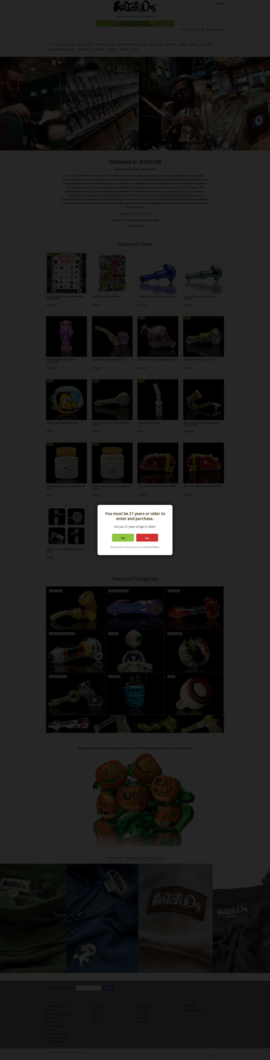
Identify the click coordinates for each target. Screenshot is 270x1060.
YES (123, 538)
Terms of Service (151, 547)
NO (147, 538)
